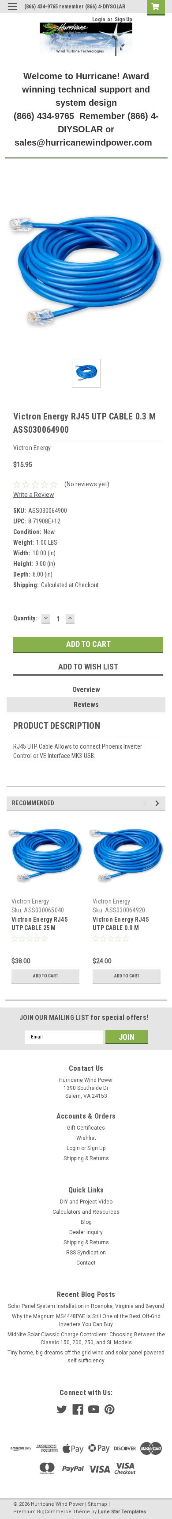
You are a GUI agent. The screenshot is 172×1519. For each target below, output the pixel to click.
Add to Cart (45, 975)
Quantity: (25, 618)
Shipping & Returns (86, 1158)
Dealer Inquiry (86, 1232)
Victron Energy (30, 901)
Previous (146, 803)
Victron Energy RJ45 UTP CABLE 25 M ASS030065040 (39, 928)
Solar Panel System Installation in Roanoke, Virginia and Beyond (86, 1306)
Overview (86, 689)
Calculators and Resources (86, 1212)
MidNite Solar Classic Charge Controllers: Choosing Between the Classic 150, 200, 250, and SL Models (86, 1338)
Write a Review (33, 494)
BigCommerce (54, 1512)
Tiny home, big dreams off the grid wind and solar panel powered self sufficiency (86, 1357)
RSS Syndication (86, 1253)
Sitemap (97, 1504)
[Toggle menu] (12, 12)
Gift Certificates (86, 1128)
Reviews (86, 704)
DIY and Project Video (86, 1202)
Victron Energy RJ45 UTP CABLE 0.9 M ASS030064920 (121, 928)
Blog (86, 1222)
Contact (86, 1263)
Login (98, 19)
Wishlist (86, 1138)
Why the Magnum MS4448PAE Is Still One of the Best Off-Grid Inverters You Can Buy (86, 1320)
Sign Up (123, 19)
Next (158, 803)
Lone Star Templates (122, 1512)
